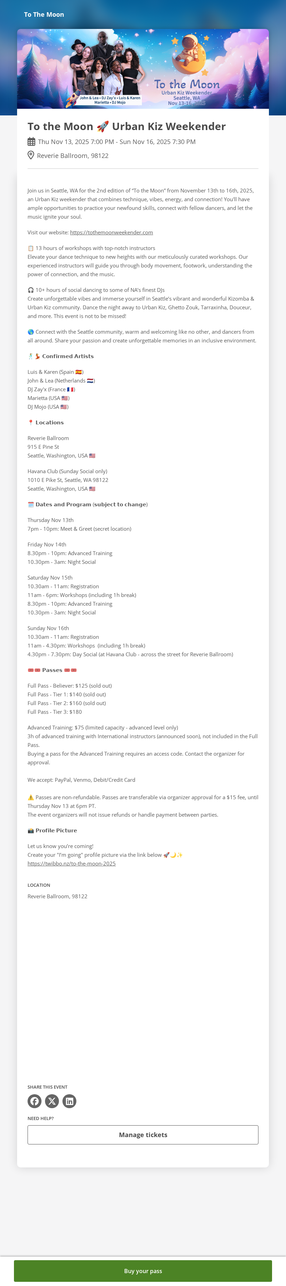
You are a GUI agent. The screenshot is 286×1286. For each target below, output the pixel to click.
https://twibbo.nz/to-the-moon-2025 (72, 863)
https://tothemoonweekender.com (111, 232)
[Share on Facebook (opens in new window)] (35, 1101)
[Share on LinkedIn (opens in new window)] (69, 1101)
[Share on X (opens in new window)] (52, 1101)
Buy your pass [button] (143, 1271)
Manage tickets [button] (143, 1134)
